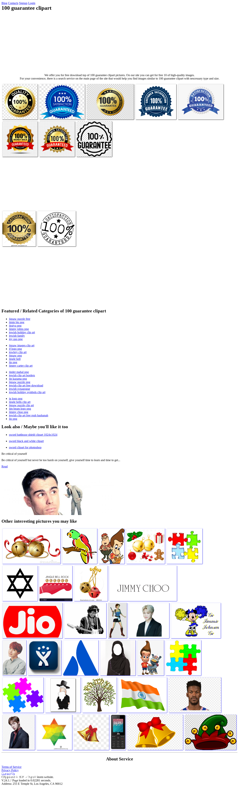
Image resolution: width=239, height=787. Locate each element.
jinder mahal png (19, 372)
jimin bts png (16, 322)
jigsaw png (15, 355)
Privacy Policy (10, 770)
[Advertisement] (119, 42)
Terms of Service (11, 766)
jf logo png (15, 348)
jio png (13, 418)
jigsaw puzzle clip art (21, 405)
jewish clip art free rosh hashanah (28, 415)
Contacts (13, 3)
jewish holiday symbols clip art (27, 392)
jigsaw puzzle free (19, 318)
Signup (23, 3)
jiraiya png (15, 325)
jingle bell (15, 358)
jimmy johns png (19, 329)
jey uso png (16, 339)
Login (31, 3)
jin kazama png (18, 378)
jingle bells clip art (19, 402)
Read (4, 466)
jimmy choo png (18, 412)
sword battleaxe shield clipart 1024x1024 (33, 434)
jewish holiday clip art (22, 332)
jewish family (17, 335)
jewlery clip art (18, 352)
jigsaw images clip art (21, 345)
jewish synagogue (19, 388)
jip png (13, 362)
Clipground (18, 775)
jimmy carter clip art (20, 365)
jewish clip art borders (22, 375)
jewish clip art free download (26, 385)
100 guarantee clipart (14, 114)
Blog (4, 3)
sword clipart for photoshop (25, 447)
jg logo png (15, 398)
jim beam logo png (20, 408)
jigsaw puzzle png (19, 382)
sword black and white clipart (26, 441)
